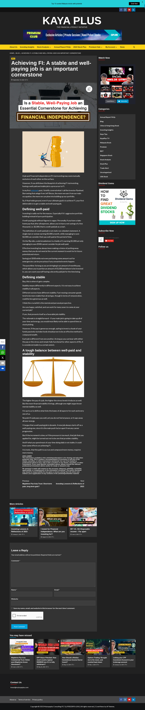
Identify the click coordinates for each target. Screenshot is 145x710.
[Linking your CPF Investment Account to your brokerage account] (123, 647)
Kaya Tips (103, 134)
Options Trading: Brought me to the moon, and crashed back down (97, 660)
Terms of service (24, 700)
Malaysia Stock (105, 143)
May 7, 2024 (92, 664)
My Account (110, 47)
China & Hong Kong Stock (109, 126)
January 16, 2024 (119, 664)
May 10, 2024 (67, 664)
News (122, 47)
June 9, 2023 (75, 534)
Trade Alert (104, 168)
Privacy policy (37, 700)
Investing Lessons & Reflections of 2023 (70, 483)
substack (34, 190)
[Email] (2, 363)
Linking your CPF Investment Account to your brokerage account (123, 660)
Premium (103, 147)
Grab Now (134, 4)
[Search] (134, 47)
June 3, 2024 (16, 667)
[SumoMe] (2, 368)
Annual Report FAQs (62, 47)
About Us (13, 47)
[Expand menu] (50, 47)
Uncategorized (105, 172)
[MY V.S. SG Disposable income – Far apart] (83, 517)
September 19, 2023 (19, 80)
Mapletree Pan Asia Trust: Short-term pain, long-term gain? (37, 483)
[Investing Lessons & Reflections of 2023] (24, 517)
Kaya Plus (71, 21)
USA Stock (104, 177)
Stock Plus (104, 164)
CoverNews (99, 706)
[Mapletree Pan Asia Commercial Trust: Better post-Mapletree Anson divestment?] (22, 647)
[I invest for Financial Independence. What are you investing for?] (53, 517)
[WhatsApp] (2, 352)
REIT (102, 151)
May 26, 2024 (41, 667)
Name (14, 590)
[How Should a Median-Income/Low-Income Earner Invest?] (72, 647)
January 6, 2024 (17, 534)
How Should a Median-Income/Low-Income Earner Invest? (72, 660)
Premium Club (94, 47)
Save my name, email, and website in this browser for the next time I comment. (44, 608)
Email (57, 590)
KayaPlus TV (104, 138)
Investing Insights (27, 47)
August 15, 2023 (46, 537)
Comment (15, 561)
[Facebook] (2, 347)
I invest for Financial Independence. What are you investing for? (53, 531)
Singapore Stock (106, 155)
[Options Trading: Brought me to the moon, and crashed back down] (98, 647)
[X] (2, 357)
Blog (13, 58)
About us (13, 700)
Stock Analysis (43, 47)
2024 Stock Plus (79, 47)
